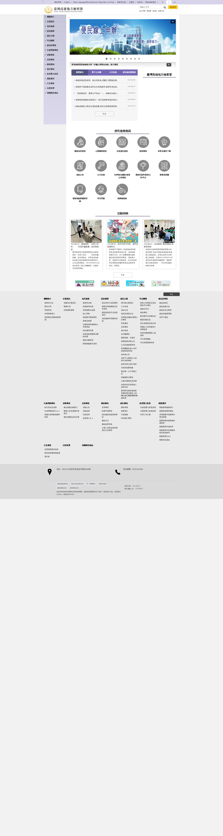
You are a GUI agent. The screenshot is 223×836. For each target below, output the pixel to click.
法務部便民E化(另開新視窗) (106, 59)
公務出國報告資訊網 (129, 381)
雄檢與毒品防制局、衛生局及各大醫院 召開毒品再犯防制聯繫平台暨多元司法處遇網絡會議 (97, 80)
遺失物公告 (125, 354)
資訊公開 (50, 36)
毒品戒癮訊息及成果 (71, 417)
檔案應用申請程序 (166, 427)
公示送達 (124, 306)
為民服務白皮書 (89, 310)
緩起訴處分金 (164, 306)
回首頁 (139, 2)
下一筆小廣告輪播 (173, 283)
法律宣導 (50, 88)
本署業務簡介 (49, 314)
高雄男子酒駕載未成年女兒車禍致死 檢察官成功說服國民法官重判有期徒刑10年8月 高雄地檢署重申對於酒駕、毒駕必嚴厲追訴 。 (97, 87)
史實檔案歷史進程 (51, 449)
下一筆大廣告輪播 (175, 37)
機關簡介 (50, 17)
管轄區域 (47, 310)
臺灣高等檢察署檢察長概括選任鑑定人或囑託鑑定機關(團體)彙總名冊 (129, 394)
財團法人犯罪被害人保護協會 (148, 328)
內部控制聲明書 (127, 368)
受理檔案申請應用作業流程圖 (167, 416)
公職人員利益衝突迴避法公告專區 (110, 429)
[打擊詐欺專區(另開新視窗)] (123, 37)
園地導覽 (124, 407)
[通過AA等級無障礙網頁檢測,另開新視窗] (131, 485)
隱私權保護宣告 (62, 484)
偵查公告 (161, 11)
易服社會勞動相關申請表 (52, 416)
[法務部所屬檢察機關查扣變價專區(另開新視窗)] (135, 283)
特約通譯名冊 (88, 330)
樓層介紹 (67, 306)
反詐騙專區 (125, 334)
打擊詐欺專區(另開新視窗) (111, 59)
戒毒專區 (50, 55)
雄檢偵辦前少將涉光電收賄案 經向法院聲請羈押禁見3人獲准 (97, 106)
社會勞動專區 (52, 50)
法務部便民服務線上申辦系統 (90, 326)
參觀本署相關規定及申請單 (110, 308)
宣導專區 (105, 407)
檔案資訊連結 (164, 440)
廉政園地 (50, 64)
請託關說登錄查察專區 (110, 416)
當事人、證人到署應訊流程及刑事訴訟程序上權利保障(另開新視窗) (127, 59)
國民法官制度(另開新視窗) (135, 59)
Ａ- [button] (163, 2)
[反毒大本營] (84, 283)
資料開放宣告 (74, 488)
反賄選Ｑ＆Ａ (88, 418)
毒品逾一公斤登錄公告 (129, 372)
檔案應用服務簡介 (166, 407)
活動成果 (86, 411)
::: (43, 1)
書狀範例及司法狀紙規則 (110, 314)
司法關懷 (50, 41)
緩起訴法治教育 (165, 310)
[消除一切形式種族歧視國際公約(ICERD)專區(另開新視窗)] (161, 283)
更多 (104, 114)
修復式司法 (144, 309)
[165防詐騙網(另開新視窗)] (110, 283)
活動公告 (86, 407)
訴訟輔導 (50, 31)
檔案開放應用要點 (166, 411)
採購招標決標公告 (128, 341)
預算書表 (124, 323)
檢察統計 (124, 411)
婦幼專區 (143, 312)
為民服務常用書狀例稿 (110, 320)
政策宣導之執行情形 (129, 364)
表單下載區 (163, 317)
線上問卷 (86, 314)
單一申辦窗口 (91, 484)
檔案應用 (50, 79)
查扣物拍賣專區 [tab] (129, 72)
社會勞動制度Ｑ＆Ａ (52, 411)
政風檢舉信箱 (88, 306)
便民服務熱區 (122, 131)
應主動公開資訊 (127, 303)
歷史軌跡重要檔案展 (52, 453)
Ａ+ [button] (174, 2)
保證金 (154, 11)
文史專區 (50, 83)
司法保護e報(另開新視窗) (139, 59)
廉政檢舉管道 (107, 424)
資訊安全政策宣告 (77, 484)
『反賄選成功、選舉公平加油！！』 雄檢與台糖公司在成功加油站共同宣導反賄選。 (97, 93)
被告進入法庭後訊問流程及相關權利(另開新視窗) (131, 59)
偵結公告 (124, 310)
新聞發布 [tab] (80, 72)
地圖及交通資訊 (70, 303)
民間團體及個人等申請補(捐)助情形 (129, 350)
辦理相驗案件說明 (90, 344)
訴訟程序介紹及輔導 (110, 303)
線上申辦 (142, 11)
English (67, 2)
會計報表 (124, 330)
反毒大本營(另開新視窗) (119, 59)
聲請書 (149, 11)
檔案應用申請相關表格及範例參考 (167, 431)
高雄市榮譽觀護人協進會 (148, 334)
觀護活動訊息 (145, 320)
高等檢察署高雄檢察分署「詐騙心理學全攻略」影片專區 (95, 65)
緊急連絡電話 (150, 2)
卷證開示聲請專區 (90, 317)
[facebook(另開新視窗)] (146, 485)
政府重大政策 (52, 74)
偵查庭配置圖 (69, 310)
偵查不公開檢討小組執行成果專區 (129, 359)
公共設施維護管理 (128, 345)
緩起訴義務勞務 (165, 314)
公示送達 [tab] (113, 72)
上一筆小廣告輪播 (72, 283)
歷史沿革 (47, 306)
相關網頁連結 (52, 93)
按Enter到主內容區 (8, 2)
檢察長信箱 (121, 2)
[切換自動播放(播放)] (173, 21)
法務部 (131, 2)
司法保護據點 (145, 339)
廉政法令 (105, 421)
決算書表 (124, 327)
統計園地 (50, 69)
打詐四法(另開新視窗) (115, 59)
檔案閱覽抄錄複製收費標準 (167, 422)
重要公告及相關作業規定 (71, 412)
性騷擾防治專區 (127, 377)
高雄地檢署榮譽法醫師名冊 (90, 335)
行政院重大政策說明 (148, 407)
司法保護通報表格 (147, 342)
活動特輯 (122, 213)
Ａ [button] (169, 2)
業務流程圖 (87, 321)
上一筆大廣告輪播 (70, 37)
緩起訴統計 (163, 303)
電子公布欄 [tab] (96, 72)
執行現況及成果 (50, 407)
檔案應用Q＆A (165, 436)
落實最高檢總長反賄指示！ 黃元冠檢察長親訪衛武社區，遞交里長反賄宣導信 (97, 100)
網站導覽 (57, 2)
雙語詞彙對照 (88, 340)
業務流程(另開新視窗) (123, 59)
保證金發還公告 (127, 314)
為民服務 (50, 26)
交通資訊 (50, 22)
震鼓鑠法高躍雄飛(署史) (52, 318)
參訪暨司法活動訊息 (148, 316)
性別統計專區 (126, 418)
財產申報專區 (107, 411)
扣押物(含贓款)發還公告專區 (129, 318)
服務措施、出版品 (128, 338)
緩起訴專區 (51, 45)
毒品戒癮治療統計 (71, 407)
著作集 (47, 456)
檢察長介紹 (48, 303)
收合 (171, 294)
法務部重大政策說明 (148, 411)
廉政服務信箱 (61, 488)
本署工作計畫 (145, 415)
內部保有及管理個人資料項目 (129, 386)
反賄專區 (50, 60)
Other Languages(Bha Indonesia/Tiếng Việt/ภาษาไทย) (93, 2)
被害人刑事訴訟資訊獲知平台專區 (148, 304)
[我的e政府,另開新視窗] (141, 485)
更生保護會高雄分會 (148, 323)
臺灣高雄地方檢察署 (159, 74)
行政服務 (124, 415)
